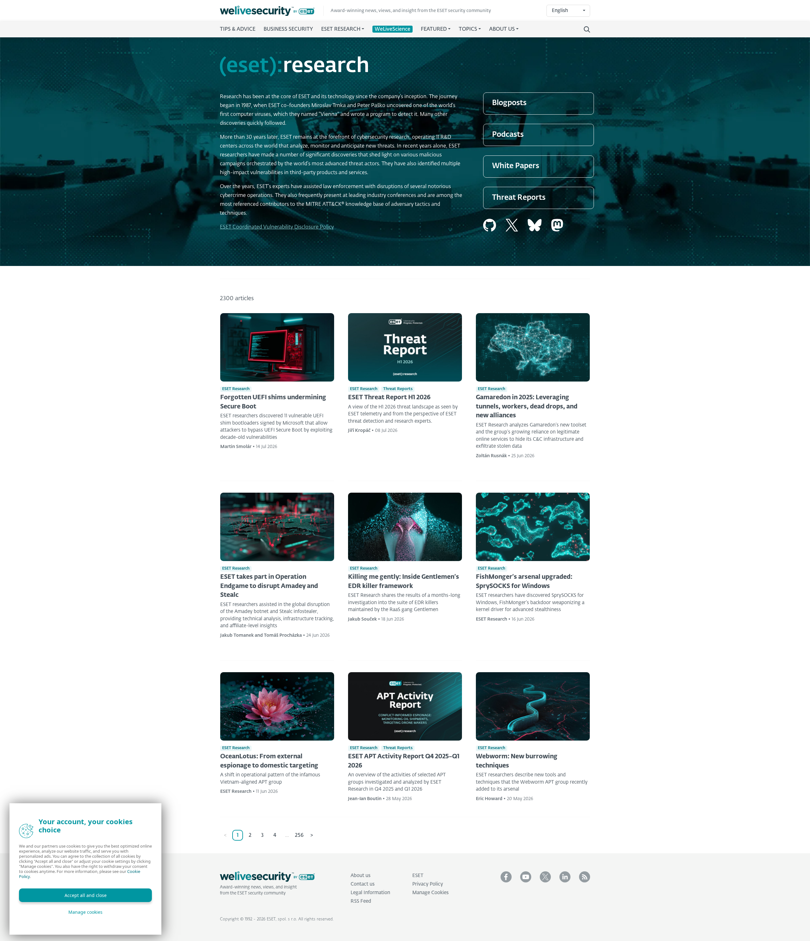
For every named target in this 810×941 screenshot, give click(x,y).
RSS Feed (361, 901)
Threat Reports (518, 197)
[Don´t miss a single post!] (584, 876)
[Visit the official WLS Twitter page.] (545, 876)
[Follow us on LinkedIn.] (564, 876)
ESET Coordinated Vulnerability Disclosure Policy (277, 227)
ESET (417, 875)
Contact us (363, 884)
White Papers (515, 166)
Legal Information (370, 892)
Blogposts (509, 103)
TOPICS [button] (468, 29)
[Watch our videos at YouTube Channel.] (525, 876)
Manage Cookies (430, 892)
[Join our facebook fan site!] (506, 876)
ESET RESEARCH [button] (340, 29)
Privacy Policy (427, 884)
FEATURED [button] (434, 29)
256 (299, 835)
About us (361, 875)
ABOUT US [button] (502, 29)
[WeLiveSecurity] (272, 11)
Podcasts (508, 134)
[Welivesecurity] (267, 876)
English (560, 10)
